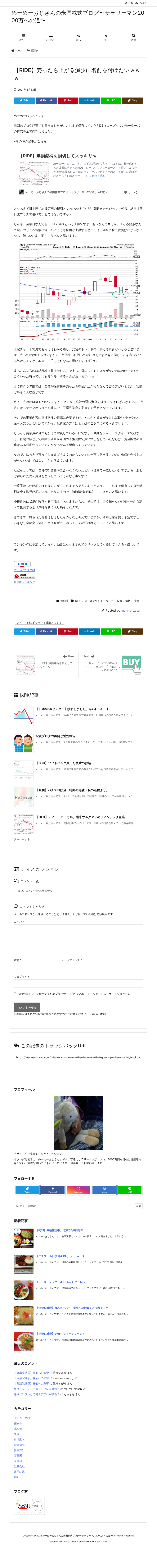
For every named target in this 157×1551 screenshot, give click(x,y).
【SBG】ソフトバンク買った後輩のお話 (63, 763)
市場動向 (19, 1439)
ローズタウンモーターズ (99, 600)
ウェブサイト (22, 976)
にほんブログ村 (24, 570)
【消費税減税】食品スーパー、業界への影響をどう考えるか (72, 1307)
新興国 (18, 1455)
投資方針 (19, 1450)
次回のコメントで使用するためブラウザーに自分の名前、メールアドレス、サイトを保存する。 (75, 993)
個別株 (34, 50)
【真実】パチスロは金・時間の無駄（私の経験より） (72, 790)
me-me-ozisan (131, 610)
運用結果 (19, 1471)
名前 (17, 960)
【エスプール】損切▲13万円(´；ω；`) (60, 1256)
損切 (128, 600)
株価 (136, 600)
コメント (19, 921)
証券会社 (19, 1466)
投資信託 (19, 1444)
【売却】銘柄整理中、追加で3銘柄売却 (59, 1230)
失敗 (16, 1434)
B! (104, 1190)
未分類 (18, 1460)
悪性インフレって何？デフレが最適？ (37, 1388)
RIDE (78, 600)
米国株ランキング (24, 582)
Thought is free (99, 1541)
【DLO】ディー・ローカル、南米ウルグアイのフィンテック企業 (80, 817)
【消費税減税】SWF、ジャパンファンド (60, 1333)
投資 (119, 600)
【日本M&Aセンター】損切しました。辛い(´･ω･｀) (72, 709)
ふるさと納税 (22, 1418)
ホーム (18, 50)
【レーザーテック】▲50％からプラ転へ (60, 1282)
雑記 (16, 1477)
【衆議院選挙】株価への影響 (31, 1372)
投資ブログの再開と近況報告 (55, 736)
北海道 (18, 1428)
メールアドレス (71, 960)
